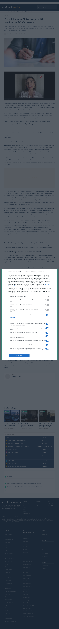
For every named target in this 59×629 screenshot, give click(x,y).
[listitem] (29, 296)
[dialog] (29, 314)
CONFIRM (19, 355)
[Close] (54, 272)
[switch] (47, 300)
